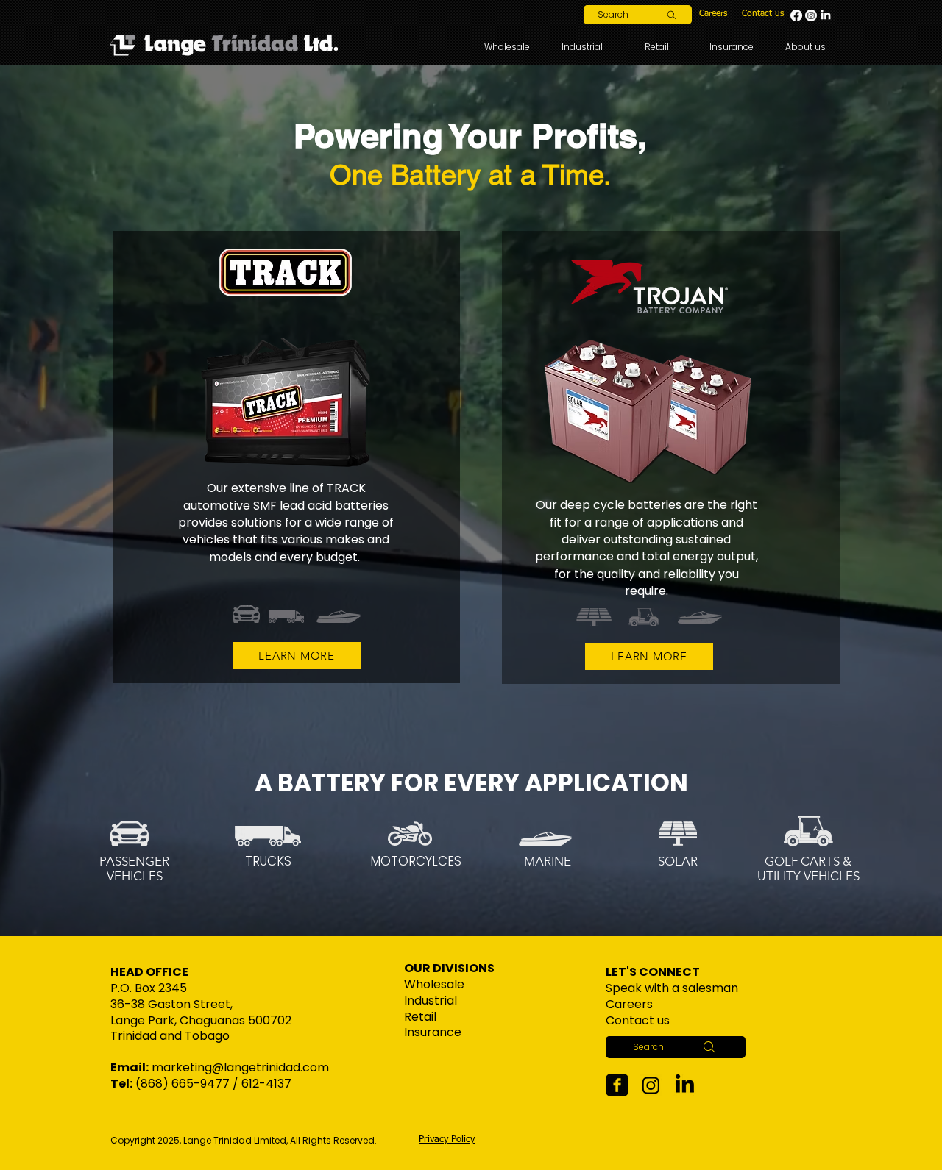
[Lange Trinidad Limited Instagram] (811, 15)
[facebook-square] (617, 1085)
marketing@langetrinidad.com (240, 1067)
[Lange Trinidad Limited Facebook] (796, 15)
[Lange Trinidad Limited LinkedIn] (826, 15)
